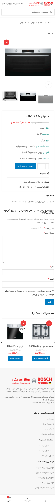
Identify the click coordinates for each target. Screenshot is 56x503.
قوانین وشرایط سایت (45, 467)
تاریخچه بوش (48, 424)
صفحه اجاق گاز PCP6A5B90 (41, 346)
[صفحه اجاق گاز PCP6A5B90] (41, 331)
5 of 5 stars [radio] (32, 228)
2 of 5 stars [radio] (38, 228)
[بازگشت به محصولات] (48, 33)
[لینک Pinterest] (28, 187)
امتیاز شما (49, 228)
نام (52, 266)
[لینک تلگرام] (20, 187)
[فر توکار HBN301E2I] (15, 331)
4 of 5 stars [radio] (34, 228)
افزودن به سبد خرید (25, 166)
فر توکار (23, 22)
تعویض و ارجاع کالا (46, 477)
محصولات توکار (36, 22)
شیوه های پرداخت (46, 446)
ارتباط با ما (49, 429)
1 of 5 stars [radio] (40, 228)
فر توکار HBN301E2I (15, 346)
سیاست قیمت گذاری (45, 472)
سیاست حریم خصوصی (44, 487)
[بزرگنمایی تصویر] (48, 85)
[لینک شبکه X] (31, 187)
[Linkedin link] (24, 187)
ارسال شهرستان (47, 455)
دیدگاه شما (49, 233)
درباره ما (50, 419)
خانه (49, 22)
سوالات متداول (47, 434)
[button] (51, 64)
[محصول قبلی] (52, 33)
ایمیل (51, 279)
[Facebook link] (35, 187)
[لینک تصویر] (32, 381)
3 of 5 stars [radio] (36, 228)
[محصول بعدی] (45, 33)
